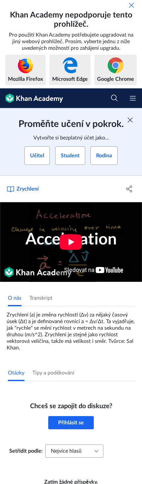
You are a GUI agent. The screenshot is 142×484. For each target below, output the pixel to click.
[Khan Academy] (31, 98)
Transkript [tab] (41, 298)
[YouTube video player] (71, 242)
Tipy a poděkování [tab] (53, 373)
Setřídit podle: (26, 451)
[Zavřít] (131, 5)
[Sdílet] (129, 189)
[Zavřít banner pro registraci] (130, 120)
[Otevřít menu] (133, 98)
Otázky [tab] (16, 373)
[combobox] (74, 451)
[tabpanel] (71, 328)
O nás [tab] (14, 298)
